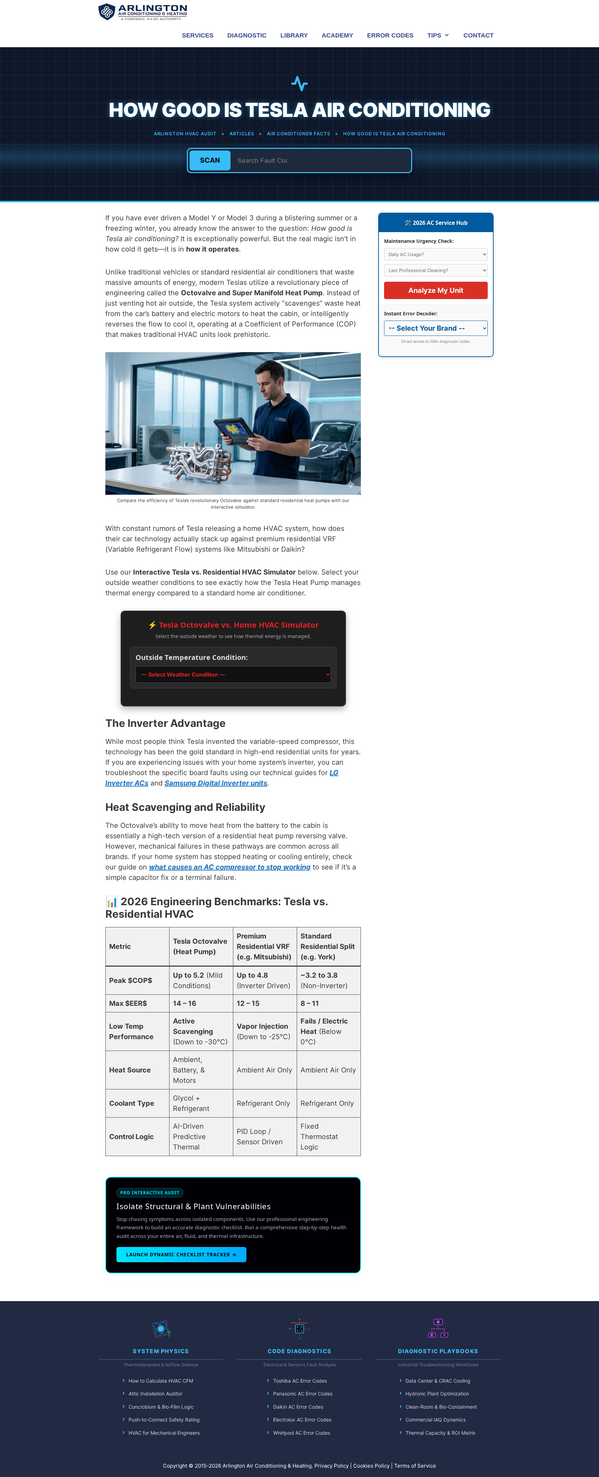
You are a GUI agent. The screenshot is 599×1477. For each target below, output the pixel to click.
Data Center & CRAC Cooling (438, 1381)
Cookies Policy (371, 1465)
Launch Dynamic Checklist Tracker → (181, 1254)
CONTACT (478, 35)
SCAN (210, 160)
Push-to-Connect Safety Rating (164, 1420)
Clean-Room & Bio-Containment (441, 1407)
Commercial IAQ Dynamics (436, 1420)
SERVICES (198, 35)
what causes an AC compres (197, 867)
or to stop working (280, 867)
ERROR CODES (390, 35)
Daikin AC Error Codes (298, 1407)
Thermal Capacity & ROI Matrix (441, 1433)
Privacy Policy (331, 1465)
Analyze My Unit (435, 290)
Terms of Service (415, 1465)
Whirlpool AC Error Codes (301, 1433)
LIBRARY (294, 35)
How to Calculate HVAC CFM (161, 1381)
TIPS (434, 35)
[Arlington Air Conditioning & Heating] (142, 12)
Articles (241, 133)
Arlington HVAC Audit (185, 133)
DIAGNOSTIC (247, 35)
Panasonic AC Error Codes (302, 1394)
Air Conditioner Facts (298, 133)
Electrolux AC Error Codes (302, 1420)
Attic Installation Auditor (155, 1394)
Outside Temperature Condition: (192, 657)
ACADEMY (337, 35)
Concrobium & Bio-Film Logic (161, 1407)
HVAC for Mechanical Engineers (164, 1433)
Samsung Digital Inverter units (216, 783)
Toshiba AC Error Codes (300, 1381)
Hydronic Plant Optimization (437, 1394)
